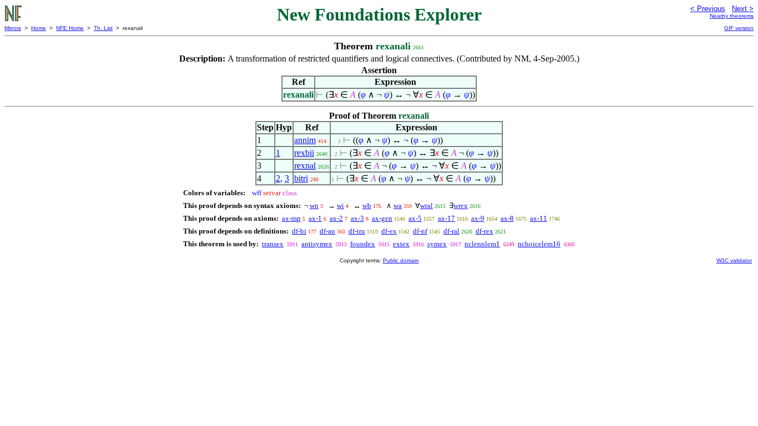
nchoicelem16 (539, 244)
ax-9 (477, 218)
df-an (327, 231)
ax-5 (415, 218)
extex (401, 244)
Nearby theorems (732, 16)
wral (426, 205)
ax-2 (336, 218)
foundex (362, 244)
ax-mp (291, 218)
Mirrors (12, 28)
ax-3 (357, 218)
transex (273, 244)
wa (397, 205)
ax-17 (446, 218)
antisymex (316, 244)
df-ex (389, 231)
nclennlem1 (482, 244)
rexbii (304, 153)
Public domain (401, 260)
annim (305, 140)
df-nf (420, 231)
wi (340, 205)
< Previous (707, 8)
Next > (743, 8)
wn (314, 205)
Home (38, 28)
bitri (301, 178)
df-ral (451, 231)
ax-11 (538, 218)
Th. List (103, 28)
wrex (460, 205)
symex (437, 244)
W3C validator (734, 260)
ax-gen (382, 218)
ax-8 (507, 218)
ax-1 (315, 218)
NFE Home (70, 28)
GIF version (739, 28)
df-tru (356, 231)
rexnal (305, 165)
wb (366, 205)
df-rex (484, 231)
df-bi (299, 231)
